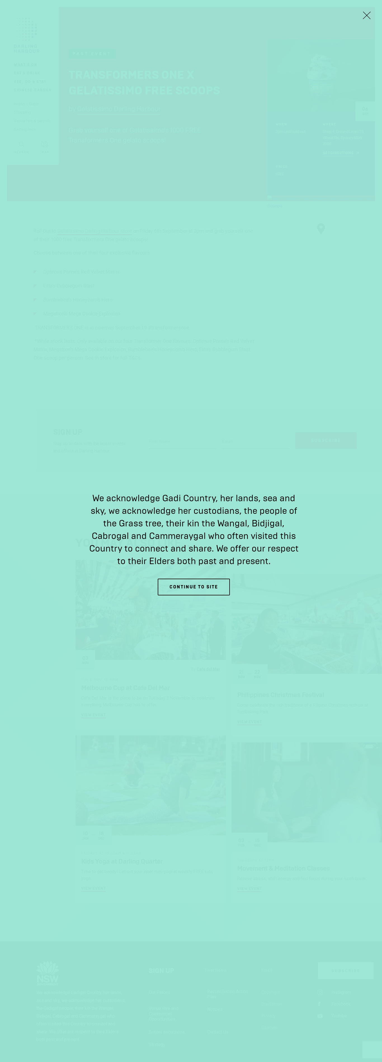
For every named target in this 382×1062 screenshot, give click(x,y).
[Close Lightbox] (366, 15)
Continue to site (193, 587)
